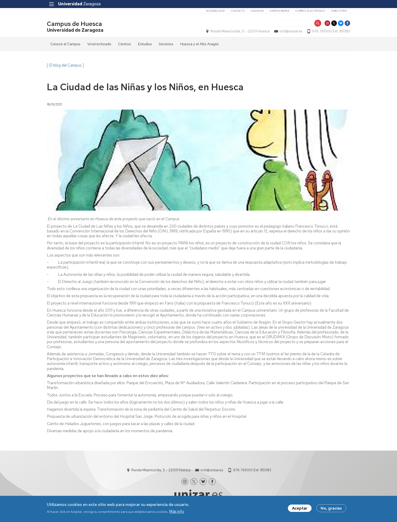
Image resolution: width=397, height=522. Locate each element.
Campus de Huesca (74, 24)
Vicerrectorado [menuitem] (99, 44)
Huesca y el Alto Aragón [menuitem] (199, 44)
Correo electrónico (310, 10)
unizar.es (257, 10)
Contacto (238, 10)
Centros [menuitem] (124, 44)
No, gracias (331, 508)
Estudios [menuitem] (145, 44)
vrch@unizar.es (290, 31)
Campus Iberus (279, 10)
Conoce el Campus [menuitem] (65, 44)
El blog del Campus (65, 65)
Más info (176, 511)
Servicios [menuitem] (166, 44)
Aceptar (299, 508)
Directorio (339, 10)
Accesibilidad (215, 10)
